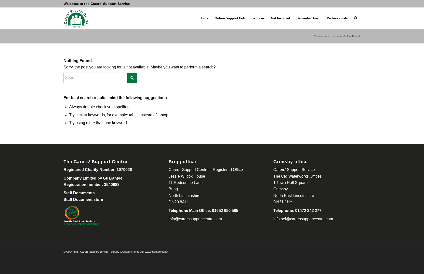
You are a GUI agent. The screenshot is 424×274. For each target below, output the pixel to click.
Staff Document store (83, 199)
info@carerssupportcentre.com (195, 219)
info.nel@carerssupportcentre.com (303, 219)
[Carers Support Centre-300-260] (76, 18)
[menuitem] (204, 18)
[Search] (355, 18)
